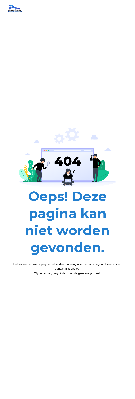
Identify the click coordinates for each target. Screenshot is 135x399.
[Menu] (126, 9)
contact (59, 268)
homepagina (95, 264)
